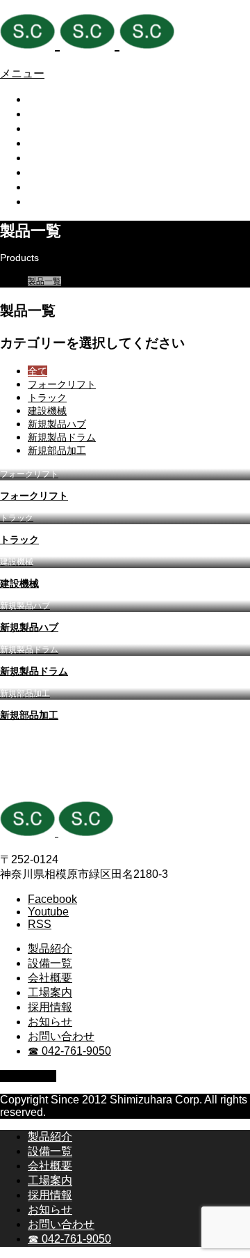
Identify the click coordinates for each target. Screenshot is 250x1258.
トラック (47, 397)
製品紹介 (50, 99)
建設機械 (47, 410)
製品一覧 (44, 281)
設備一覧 (50, 114)
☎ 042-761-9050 (69, 201)
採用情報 (50, 158)
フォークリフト (62, 384)
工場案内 (50, 143)
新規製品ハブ (57, 424)
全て (37, 371)
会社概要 (50, 128)
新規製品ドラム (62, 437)
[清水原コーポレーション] (87, 42)
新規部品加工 (57, 450)
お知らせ (50, 172)
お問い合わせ (61, 187)
